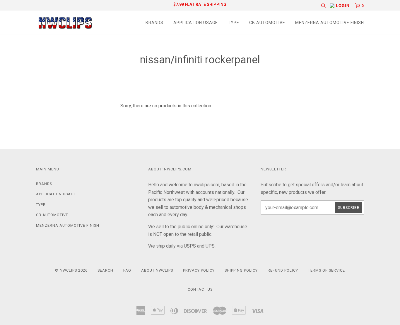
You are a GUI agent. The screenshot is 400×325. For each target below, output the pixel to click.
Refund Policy (283, 270)
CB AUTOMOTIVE (267, 22)
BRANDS (154, 22)
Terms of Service (326, 270)
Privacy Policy (199, 270)
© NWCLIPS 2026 (71, 270)
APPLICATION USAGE (195, 22)
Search (105, 270)
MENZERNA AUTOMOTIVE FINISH (329, 22)
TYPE (233, 22)
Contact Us (200, 289)
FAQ (127, 270)
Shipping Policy (241, 270)
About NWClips (157, 270)
